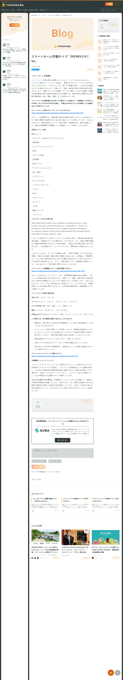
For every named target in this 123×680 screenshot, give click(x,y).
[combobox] (110, 10)
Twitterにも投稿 (56, 461)
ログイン (48, 472)
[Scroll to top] (118, 673)
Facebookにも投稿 (40, 461)
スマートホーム (37, 80)
